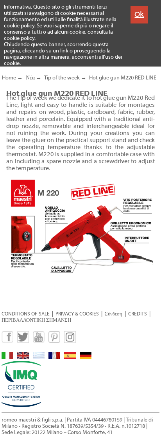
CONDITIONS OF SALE (26, 314)
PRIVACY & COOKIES (77, 314)
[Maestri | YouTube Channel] (39, 341)
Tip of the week (62, 78)
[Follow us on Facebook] (7, 341)
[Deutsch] (85, 357)
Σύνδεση (113, 314)
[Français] (54, 357)
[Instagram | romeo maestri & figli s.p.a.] (70, 341)
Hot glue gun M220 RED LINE (122, 78)
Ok (139, 14)
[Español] (70, 357)
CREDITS (137, 314)
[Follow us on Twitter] (23, 341)
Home (9, 78)
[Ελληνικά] (39, 357)
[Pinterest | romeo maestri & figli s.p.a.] (54, 341)
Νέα (30, 78)
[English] (23, 357)
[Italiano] (7, 357)
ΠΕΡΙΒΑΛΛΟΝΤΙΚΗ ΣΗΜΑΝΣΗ (36, 320)
